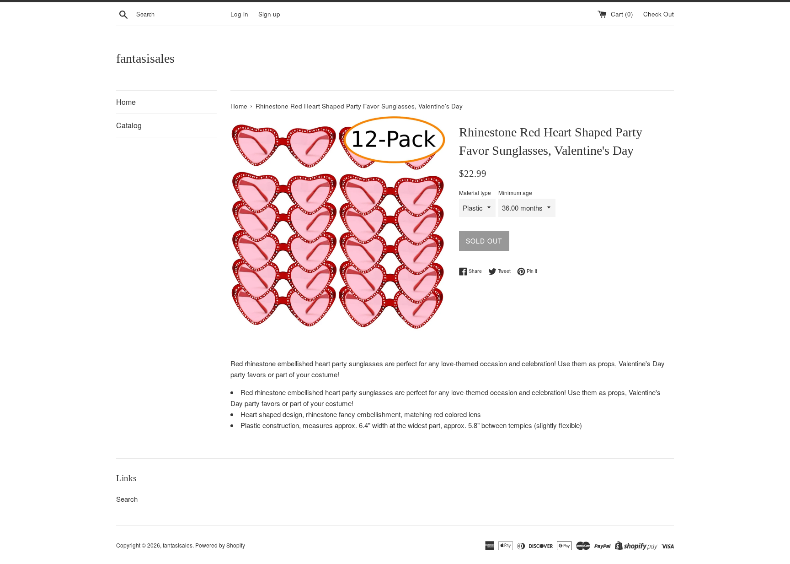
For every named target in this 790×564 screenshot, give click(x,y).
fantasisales (145, 58)
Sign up (269, 14)
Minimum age (515, 192)
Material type (475, 192)
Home (126, 102)
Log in (239, 14)
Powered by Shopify (220, 545)
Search (127, 499)
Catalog (129, 125)
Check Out (658, 14)
